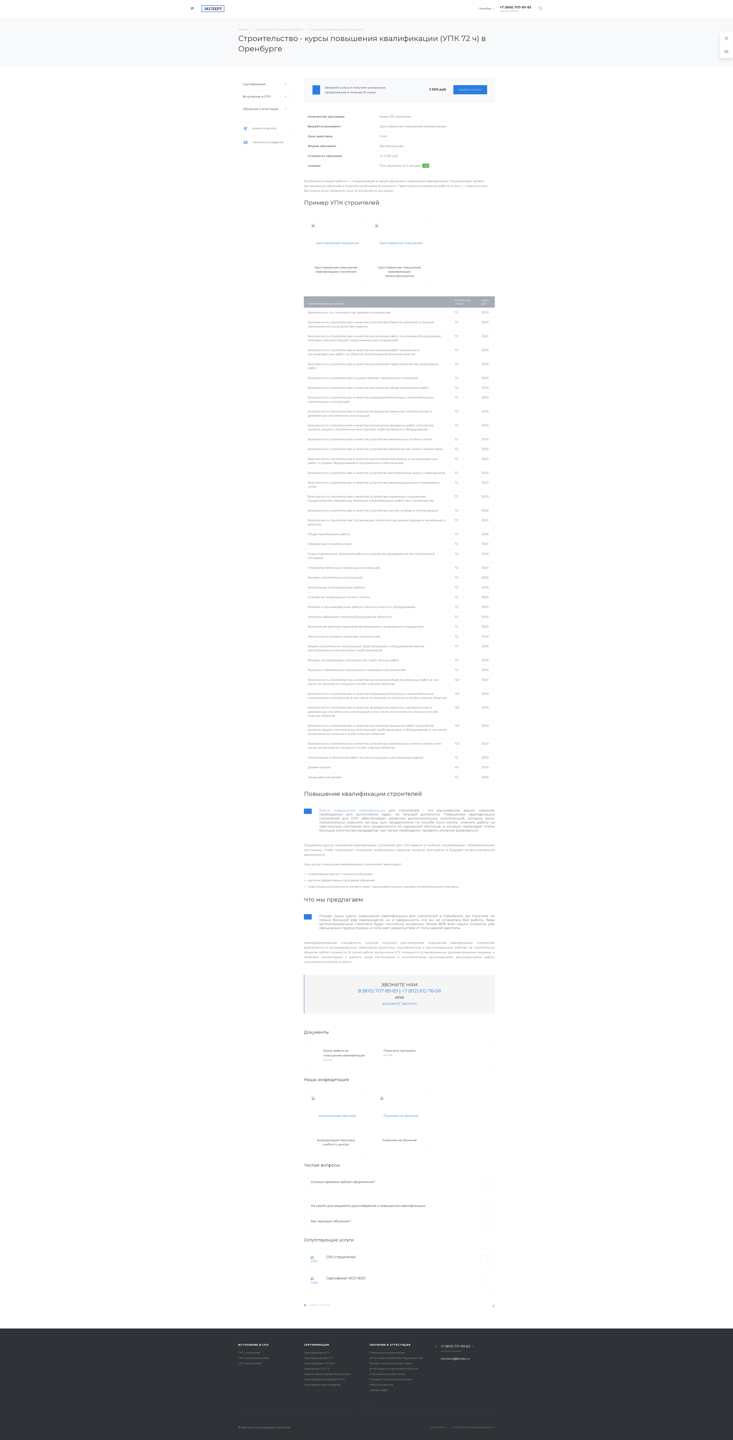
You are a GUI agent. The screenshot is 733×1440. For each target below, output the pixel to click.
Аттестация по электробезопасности (394, 1368)
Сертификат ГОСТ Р (316, 1368)
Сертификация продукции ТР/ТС (324, 1379)
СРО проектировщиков (253, 1357)
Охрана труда (378, 1390)
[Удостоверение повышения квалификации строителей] (336, 243)
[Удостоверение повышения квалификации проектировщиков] (399, 243)
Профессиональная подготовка (390, 1363)
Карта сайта (437, 1427)
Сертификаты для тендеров (322, 1384)
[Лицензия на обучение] (399, 1116)
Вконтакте (366, 1410)
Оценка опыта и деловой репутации (327, 1373)
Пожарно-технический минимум (391, 1379)
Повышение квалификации (387, 1352)
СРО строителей (341, 1257)
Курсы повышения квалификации (352, 810)
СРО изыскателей (250, 1363)
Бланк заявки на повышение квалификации (344, 1053)
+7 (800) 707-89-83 (455, 1346)
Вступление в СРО (257, 96)
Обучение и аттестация (260, 109)
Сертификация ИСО (317, 1352)
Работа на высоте (381, 1384)
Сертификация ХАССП (318, 1357)
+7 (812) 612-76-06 (421, 991)
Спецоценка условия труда (387, 1373)
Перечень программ (399, 1050)
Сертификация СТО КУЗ (319, 1363)
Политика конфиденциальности (474, 1427)
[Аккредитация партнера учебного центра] (336, 1116)
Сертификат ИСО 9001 (345, 1278)
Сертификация (254, 84)
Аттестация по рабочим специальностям (396, 1357)
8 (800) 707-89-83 (378, 991)
